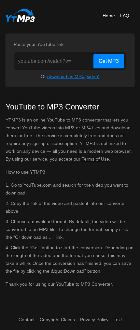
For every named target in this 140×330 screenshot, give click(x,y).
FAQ (124, 15)
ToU (118, 319)
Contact (27, 319)
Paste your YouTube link (38, 44)
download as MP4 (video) (73, 76)
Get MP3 (109, 61)
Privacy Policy (94, 319)
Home (109, 15)
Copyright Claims (57, 319)
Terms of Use (95, 159)
